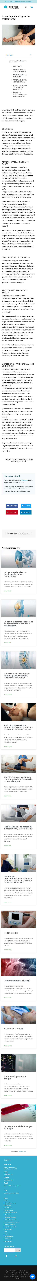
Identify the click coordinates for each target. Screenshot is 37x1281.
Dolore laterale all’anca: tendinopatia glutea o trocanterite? (15, 574)
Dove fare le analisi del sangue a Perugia (18, 1127)
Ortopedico (8, 1215)
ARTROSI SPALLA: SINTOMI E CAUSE (19, 70)
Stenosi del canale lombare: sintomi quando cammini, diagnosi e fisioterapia (17, 675)
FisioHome (8, 1205)
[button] (12, 506)
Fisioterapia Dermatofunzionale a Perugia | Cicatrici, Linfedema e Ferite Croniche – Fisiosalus (18, 879)
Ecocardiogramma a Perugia (17, 980)
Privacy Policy (8, 1238)
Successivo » (22, 1151)
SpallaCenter (8, 1208)
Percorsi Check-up (10, 1224)
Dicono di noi (8, 1229)
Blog (6, 1231)
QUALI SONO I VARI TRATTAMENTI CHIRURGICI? (20, 87)
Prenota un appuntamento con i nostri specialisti (20, 94)
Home (6, 1200)
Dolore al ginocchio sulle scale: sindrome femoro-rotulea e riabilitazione (18, 623)
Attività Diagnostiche (11, 1219)
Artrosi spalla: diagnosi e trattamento (18, 62)
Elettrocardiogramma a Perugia (15, 1077)
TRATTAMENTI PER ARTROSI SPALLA (20, 81)
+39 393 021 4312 (8, 1180)
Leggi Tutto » (8, 591)
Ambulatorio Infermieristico (12, 1222)
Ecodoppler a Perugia (14, 1028)
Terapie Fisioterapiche (11, 1212)
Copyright (8, 1271)
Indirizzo (7, 1164)
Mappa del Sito (9, 1236)
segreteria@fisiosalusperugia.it (12, 1186)
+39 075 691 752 (8, 1174)
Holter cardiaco (11, 932)
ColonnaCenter (9, 1210)
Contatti (7, 1234)
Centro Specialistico (10, 1203)
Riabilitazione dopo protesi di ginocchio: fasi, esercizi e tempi (18, 827)
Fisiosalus (24, 480)
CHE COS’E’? (17, 66)
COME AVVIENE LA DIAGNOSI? (19, 76)
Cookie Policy (8, 1241)
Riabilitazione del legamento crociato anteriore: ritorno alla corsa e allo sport (18, 779)
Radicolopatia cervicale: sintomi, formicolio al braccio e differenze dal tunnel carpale (18, 727)
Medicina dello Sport (10, 1217)
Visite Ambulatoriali (10, 1227)
